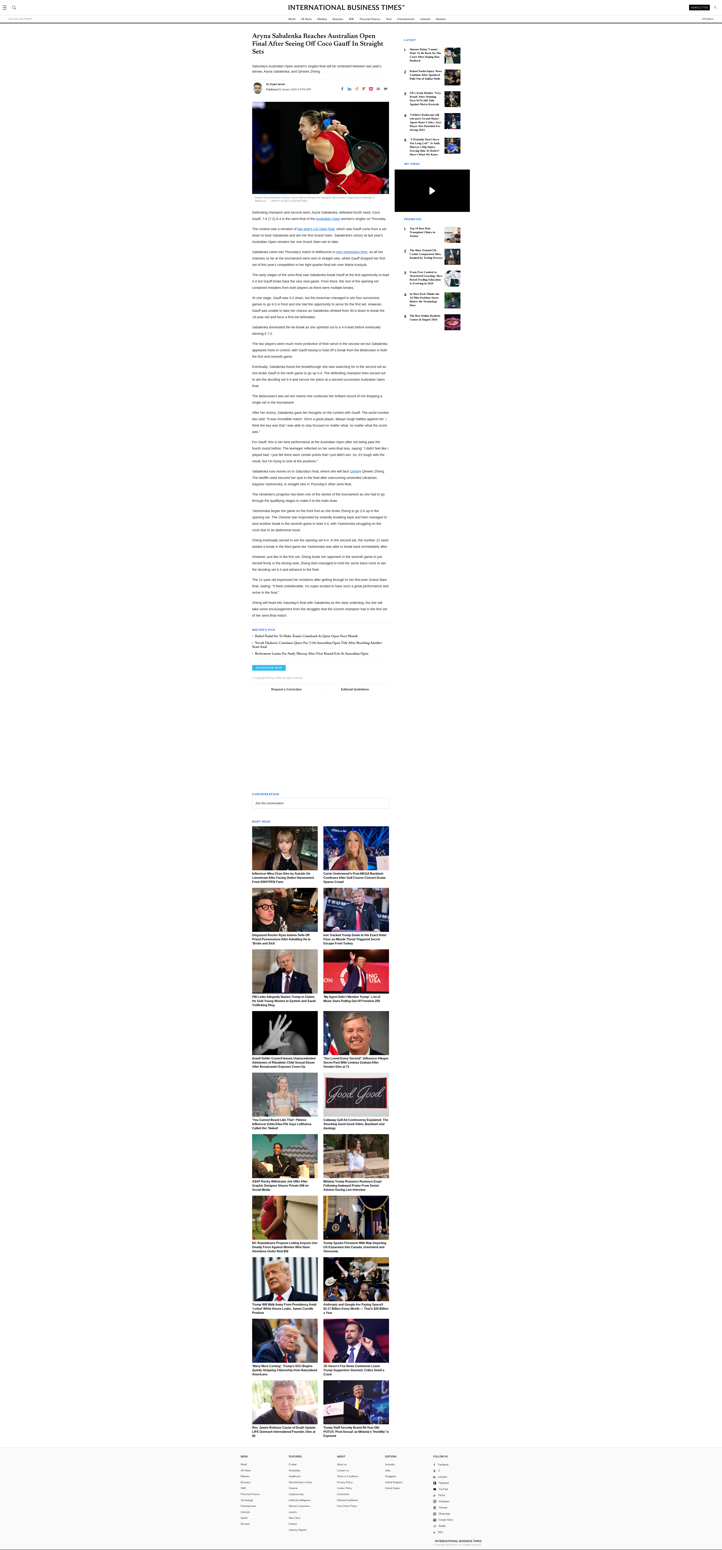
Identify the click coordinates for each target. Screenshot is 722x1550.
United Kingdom (393, 1482)
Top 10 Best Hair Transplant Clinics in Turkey (422, 232)
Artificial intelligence (300, 1500)
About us (342, 1464)
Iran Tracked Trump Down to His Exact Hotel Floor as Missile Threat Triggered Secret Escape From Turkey (354, 939)
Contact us (343, 1470)
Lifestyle (425, 19)
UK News (306, 19)
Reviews (441, 19)
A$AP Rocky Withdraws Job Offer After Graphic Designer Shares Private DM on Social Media (280, 1185)
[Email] (378, 88)
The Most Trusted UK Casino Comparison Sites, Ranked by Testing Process (426, 254)
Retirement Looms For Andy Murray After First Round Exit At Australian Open (311, 654)
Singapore (390, 1476)
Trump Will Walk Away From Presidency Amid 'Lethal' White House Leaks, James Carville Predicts (284, 1308)
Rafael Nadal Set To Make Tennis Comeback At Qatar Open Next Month (306, 636)
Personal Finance (370, 19)
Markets (322, 19)
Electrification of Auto (300, 1482)
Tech (389, 19)
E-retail (293, 1464)
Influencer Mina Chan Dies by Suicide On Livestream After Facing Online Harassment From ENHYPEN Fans (283, 877)
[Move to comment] (385, 88)
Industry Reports (298, 1530)
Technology (247, 1500)
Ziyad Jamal (277, 84)
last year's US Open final (315, 229)
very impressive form (351, 252)
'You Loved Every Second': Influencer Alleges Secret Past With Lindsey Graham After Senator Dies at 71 (355, 1062)
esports (293, 1512)
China (354, 471)
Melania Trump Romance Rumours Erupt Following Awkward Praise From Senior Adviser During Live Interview (352, 1185)
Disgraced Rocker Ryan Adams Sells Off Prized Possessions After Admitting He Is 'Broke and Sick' (281, 939)
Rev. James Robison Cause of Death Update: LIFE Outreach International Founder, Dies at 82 (284, 1431)
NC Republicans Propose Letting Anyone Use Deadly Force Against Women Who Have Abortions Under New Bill (284, 1247)
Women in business (299, 1506)
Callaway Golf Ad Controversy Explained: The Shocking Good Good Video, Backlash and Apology (355, 1124)
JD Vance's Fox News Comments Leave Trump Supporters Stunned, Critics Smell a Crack (353, 1370)
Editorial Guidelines (355, 689)
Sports (244, 1518)
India (387, 1470)
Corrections (343, 1494)
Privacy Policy (345, 1482)
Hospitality (294, 1470)
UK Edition (708, 19)
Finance (293, 1488)
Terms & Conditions (347, 1476)
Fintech (293, 1524)
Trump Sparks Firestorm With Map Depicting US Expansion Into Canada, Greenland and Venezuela (354, 1247)
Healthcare (294, 1476)
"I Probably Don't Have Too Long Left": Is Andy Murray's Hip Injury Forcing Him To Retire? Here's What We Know (425, 147)
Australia (390, 1464)
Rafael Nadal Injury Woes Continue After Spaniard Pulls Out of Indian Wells (426, 75)
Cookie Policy (344, 1488)
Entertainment (406, 19)
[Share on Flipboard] (364, 88)
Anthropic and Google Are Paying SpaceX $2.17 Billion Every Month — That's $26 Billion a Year (355, 1308)
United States (392, 1488)
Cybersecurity (296, 1494)
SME (351, 19)
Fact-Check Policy (347, 1506)
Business (338, 19)
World (291, 19)
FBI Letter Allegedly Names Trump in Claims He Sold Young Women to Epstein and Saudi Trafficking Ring (284, 1001)
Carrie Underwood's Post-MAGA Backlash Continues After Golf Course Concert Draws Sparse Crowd (354, 877)
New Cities (294, 1518)
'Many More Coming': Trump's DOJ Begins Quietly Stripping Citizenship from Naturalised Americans (284, 1370)
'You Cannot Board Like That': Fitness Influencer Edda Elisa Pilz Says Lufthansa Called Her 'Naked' (281, 1124)
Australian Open (328, 219)
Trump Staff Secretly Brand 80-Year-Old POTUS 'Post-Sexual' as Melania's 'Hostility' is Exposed (356, 1431)
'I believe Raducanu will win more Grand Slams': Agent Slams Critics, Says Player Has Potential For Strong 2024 (425, 122)
